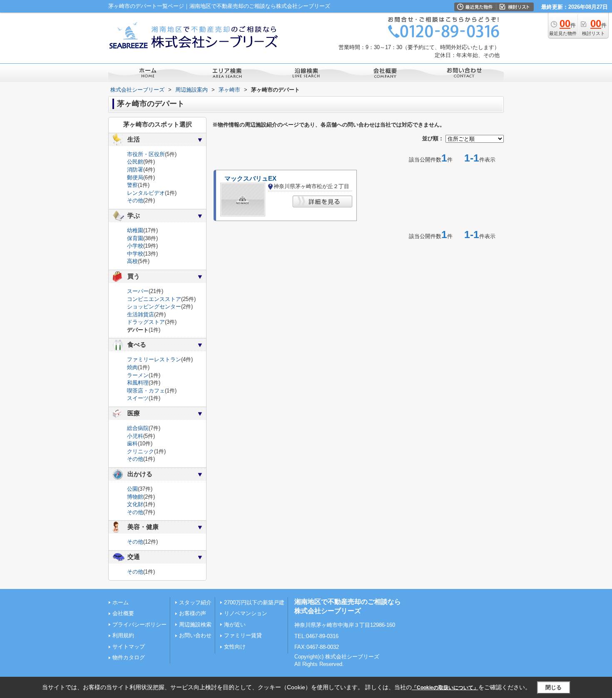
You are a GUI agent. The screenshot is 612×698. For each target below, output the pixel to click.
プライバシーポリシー (139, 624)
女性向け (235, 646)
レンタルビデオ (146, 193)
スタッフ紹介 (195, 602)
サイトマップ (128, 646)
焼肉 (132, 367)
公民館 (135, 162)
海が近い (235, 624)
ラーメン (138, 375)
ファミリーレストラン (154, 359)
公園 (132, 489)
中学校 (135, 254)
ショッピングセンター (154, 306)
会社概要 (123, 613)
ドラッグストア (146, 322)
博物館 (135, 497)
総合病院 (138, 428)
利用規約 (123, 635)
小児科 (135, 436)
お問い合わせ (195, 635)
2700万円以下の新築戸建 (254, 602)
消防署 (135, 169)
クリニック (140, 451)
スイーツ (138, 398)
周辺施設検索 (195, 624)
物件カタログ (128, 657)
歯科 (132, 443)
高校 (132, 261)
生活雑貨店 (140, 314)
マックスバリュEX (250, 178)
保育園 (135, 238)
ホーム (120, 602)
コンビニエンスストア (154, 299)
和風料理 (138, 383)
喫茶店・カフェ (146, 391)
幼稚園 (135, 230)
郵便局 (135, 177)
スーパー (138, 291)
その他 (135, 200)
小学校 (135, 246)
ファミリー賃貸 (243, 635)
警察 (132, 185)
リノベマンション (245, 613)
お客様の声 (192, 613)
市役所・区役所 (146, 154)
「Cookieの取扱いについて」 (445, 688)
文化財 (135, 504)
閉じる (553, 687)
